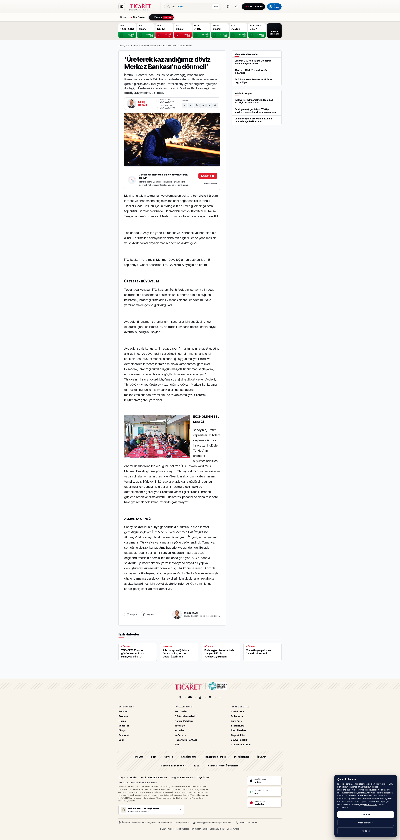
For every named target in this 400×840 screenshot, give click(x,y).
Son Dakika (181, 711)
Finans (122, 720)
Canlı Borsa (237, 711)
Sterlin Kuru (237, 725)
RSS (177, 744)
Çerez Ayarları (365, 822)
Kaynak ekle (207, 175)
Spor (121, 739)
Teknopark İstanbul (214, 757)
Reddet (366, 831)
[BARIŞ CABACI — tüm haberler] (131, 103)
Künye (121, 777)
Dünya (121, 730)
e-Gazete (180, 735)
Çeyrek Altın (238, 735)
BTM (153, 757)
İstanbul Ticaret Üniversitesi (223, 765)
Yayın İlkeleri (203, 777)
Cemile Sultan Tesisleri (173, 765)
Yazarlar (179, 730)
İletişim (133, 777)
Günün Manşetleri (185, 716)
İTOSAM (261, 757)
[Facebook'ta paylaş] (190, 105)
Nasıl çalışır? (210, 183)
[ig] (200, 697)
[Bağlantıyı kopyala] (215, 105)
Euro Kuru (236, 720)
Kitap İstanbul (188, 757)
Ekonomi (123, 716)
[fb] (210, 697)
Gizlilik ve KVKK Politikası (154, 777)
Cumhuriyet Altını (240, 744)
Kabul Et (365, 814)
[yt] (190, 697)
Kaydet (150, 614)
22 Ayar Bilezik (239, 739)
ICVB (197, 765)
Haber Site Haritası (186, 739)
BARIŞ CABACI (142, 103)
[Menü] (121, 6)
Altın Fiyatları (238, 730)
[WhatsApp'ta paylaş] (197, 105)
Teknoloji (123, 735)
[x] (180, 697)
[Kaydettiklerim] (228, 6)
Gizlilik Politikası (370, 804)
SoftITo (168, 757)
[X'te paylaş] (184, 105)
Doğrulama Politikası (182, 777)
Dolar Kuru (237, 716)
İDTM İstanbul (241, 757)
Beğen (133, 614)
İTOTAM (138, 757)
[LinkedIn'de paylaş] (203, 105)
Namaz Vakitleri (184, 720)
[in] (220, 697)
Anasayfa (122, 45)
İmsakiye (180, 725)
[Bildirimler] (236, 6)
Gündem (134, 45)
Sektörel (123, 725)
